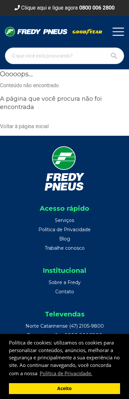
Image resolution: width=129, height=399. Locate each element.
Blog (64, 239)
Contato (64, 292)
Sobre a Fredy (65, 282)
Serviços (64, 220)
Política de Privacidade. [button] (66, 373)
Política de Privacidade (64, 230)
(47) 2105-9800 (86, 326)
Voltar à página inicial (24, 126)
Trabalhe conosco (65, 248)
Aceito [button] (64, 388)
